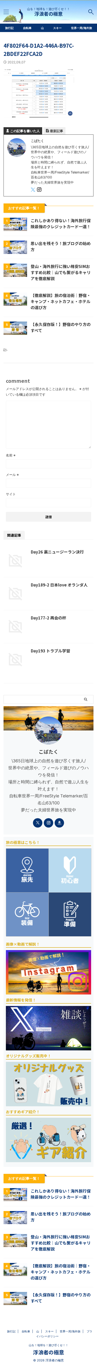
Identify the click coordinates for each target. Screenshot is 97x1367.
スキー (57, 28)
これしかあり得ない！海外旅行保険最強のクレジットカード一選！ (61, 223)
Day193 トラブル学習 (50, 651)
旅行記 (9, 28)
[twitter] (33, 190)
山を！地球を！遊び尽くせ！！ (48, 1345)
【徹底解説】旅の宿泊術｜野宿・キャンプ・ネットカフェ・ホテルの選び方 (61, 301)
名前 (11, 455)
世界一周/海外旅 (81, 28)
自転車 (27, 28)
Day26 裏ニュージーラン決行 (57, 552)
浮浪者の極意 (48, 13)
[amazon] (59, 823)
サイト (11, 494)
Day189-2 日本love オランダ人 (59, 585)
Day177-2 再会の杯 (48, 618)
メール (12, 475)
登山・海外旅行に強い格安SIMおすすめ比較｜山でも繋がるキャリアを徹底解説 (61, 272)
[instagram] (39, 190)
